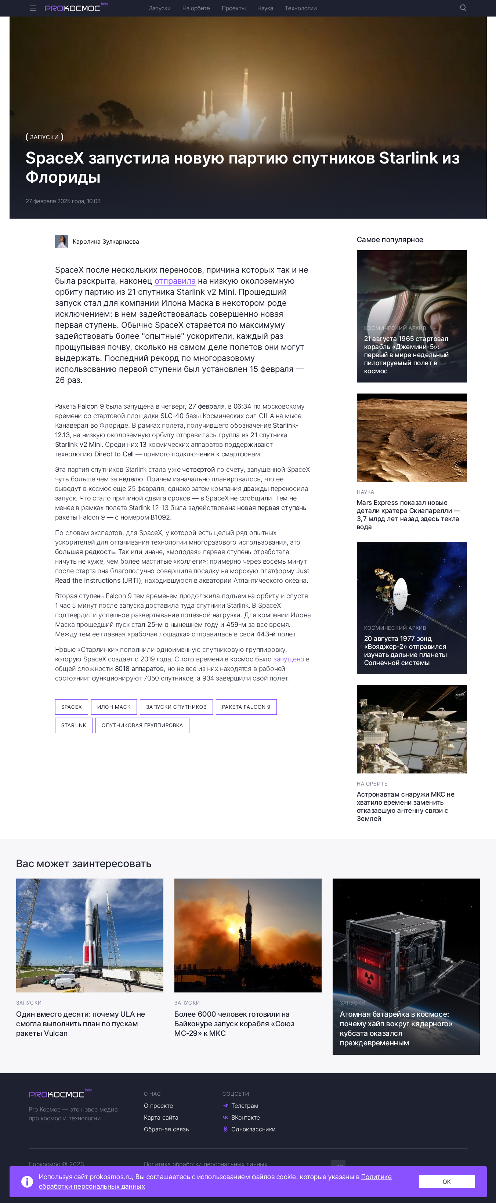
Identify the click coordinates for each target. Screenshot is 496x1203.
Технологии (301, 8)
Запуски (160, 8)
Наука (265, 8)
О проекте (158, 1105)
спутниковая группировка (142, 725)
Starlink (74, 725)
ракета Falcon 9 (246, 707)
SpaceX (71, 707)
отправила (175, 281)
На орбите (196, 8)
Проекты (234, 8)
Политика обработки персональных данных (205, 1164)
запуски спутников (176, 707)
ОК (447, 1181)
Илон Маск (114, 707)
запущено (289, 659)
